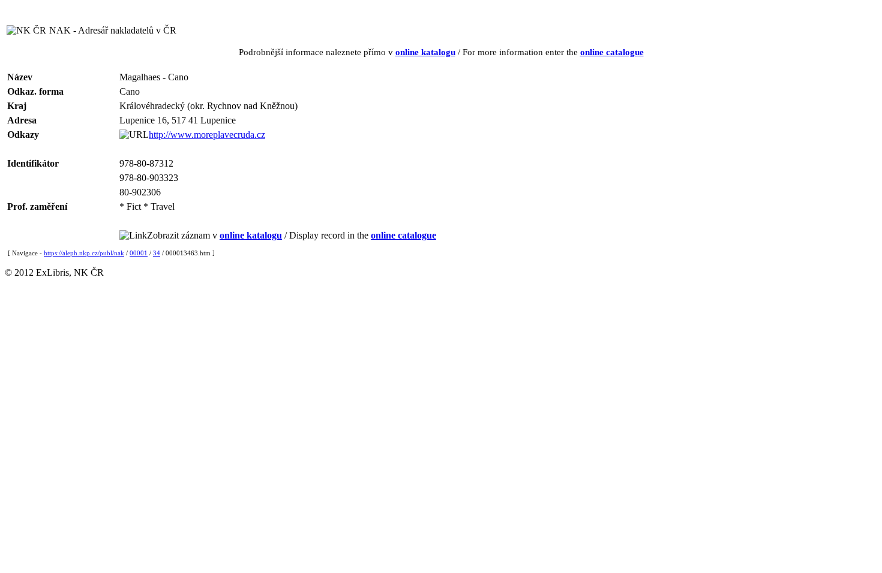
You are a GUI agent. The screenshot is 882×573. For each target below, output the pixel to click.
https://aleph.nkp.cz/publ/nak (84, 253)
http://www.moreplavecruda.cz (207, 134)
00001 (139, 253)
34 (156, 253)
